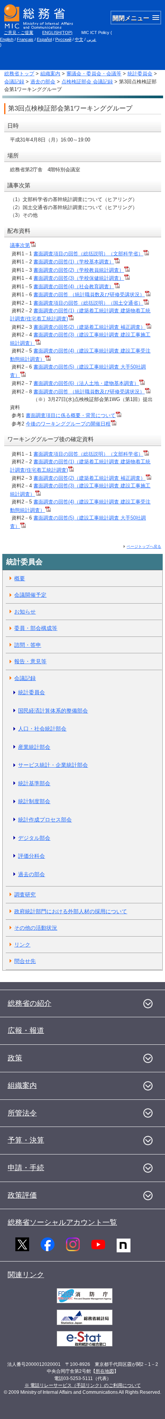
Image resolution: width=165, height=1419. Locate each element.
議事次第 (20, 245)
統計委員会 (139, 73)
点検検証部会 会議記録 (87, 81)
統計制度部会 (34, 801)
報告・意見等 (30, 661)
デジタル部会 (34, 838)
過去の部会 (42, 81)
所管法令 (22, 1113)
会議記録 (14, 81)
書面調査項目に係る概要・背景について (71, 415)
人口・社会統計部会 (42, 729)
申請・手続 (26, 1168)
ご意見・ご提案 (18, 32)
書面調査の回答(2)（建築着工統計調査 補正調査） (89, 327)
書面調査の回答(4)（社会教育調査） (73, 286)
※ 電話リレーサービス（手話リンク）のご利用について (83, 1385)
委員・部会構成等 (35, 628)
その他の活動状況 (35, 928)
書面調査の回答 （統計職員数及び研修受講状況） (89, 294)
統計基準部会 (34, 783)
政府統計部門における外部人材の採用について (70, 911)
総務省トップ (19, 73)
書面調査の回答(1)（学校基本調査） (73, 262)
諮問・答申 (27, 645)
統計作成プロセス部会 (45, 820)
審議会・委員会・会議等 (93, 73)
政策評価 (22, 1195)
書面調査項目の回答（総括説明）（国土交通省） (88, 303)
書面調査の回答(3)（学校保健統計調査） (78, 278)
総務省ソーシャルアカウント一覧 (62, 1222)
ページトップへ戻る (144, 546)
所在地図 (105, 1371)
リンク (22, 945)
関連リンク (26, 1275)
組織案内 (50, 73)
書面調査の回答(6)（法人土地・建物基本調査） (86, 383)
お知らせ (25, 612)
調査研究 (25, 894)
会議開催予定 (30, 595)
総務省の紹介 (29, 1003)
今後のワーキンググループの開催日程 (68, 424)
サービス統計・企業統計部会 (53, 765)
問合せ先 (25, 961)
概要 (19, 578)
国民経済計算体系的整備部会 (53, 711)
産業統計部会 (34, 747)
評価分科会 (31, 856)
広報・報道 (26, 1030)
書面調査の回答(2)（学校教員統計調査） (78, 270)
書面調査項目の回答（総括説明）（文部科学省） (88, 254)
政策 (15, 1058)
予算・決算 (26, 1140)
